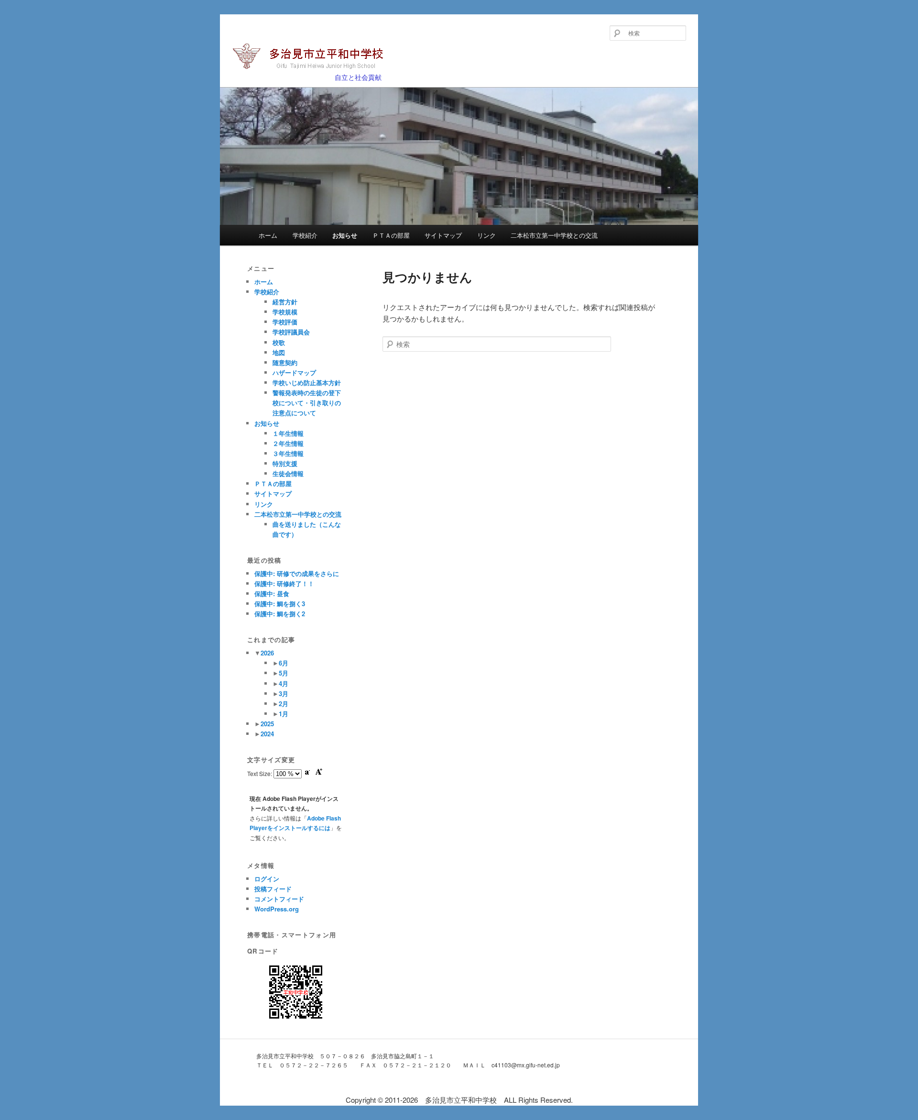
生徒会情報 (288, 473)
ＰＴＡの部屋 (391, 235)
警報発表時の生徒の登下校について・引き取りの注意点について (307, 402)
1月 (283, 713)
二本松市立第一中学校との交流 (554, 235)
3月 (283, 693)
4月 (283, 683)
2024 (267, 733)
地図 (279, 352)
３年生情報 (288, 453)
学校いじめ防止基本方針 (307, 382)
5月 (283, 672)
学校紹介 (305, 235)
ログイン (266, 878)
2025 (267, 723)
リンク (486, 235)
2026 (267, 652)
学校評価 (285, 321)
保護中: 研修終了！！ (284, 583)
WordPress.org (276, 908)
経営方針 (285, 301)
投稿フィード (273, 888)
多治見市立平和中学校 (293, 73)
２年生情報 (288, 443)
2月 (283, 703)
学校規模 (285, 311)
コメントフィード (279, 898)
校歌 (279, 342)
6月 (283, 662)
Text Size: (260, 773)
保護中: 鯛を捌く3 (279, 603)
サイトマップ (443, 235)
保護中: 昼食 (271, 593)
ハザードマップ (294, 372)
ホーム (268, 235)
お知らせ (344, 235)
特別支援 (285, 463)
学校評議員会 (291, 331)
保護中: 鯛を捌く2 (279, 613)
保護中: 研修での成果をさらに (296, 573)
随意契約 (285, 362)
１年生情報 (288, 433)
